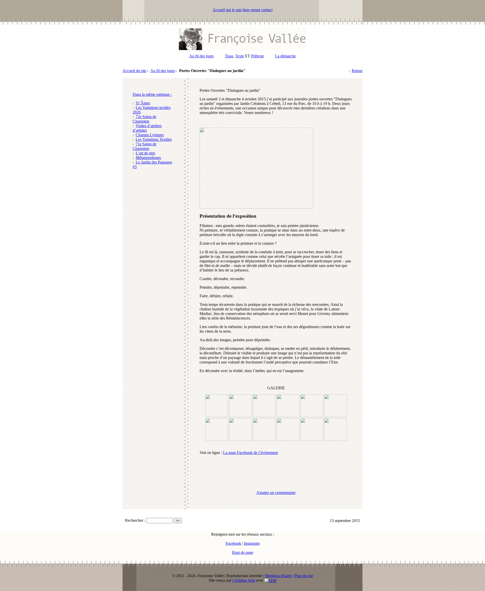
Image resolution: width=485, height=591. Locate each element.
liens (246, 10)
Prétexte (257, 56)
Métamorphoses (148, 157)
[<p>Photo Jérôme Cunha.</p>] (335, 439)
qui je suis (234, 10)
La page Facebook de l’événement (250, 452)
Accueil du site (134, 71)
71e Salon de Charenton (144, 146)
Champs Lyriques (150, 135)
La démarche (285, 56)
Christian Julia (243, 580)
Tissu (229, 56)
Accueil (219, 10)
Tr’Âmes (143, 103)
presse (255, 10)
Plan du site (304, 576)
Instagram (252, 543)
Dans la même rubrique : (152, 94)
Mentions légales (278, 576)
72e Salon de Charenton (144, 119)
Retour (357, 71)
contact (267, 10)
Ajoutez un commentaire (276, 492)
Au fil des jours (201, 56)
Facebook (233, 543)
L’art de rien (145, 153)
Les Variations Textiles (154, 139)
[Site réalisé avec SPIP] (270, 580)
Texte (239, 56)
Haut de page (242, 552)
